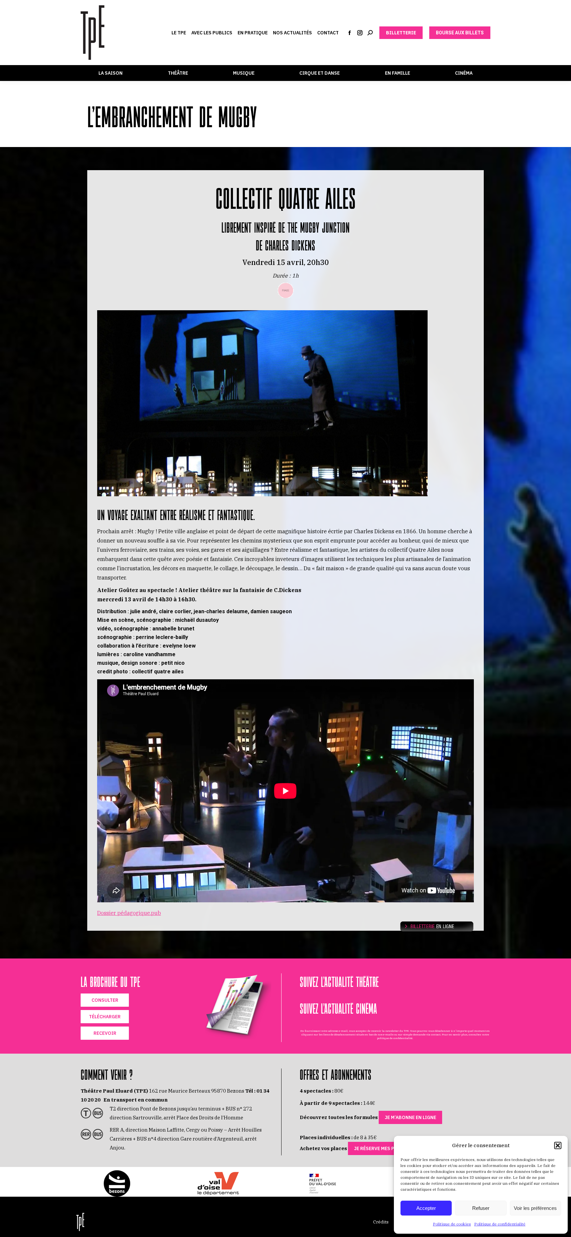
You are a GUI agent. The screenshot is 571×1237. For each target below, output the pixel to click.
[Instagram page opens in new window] (360, 32)
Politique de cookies (452, 1223)
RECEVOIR (105, 1033)
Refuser (480, 1208)
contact (435, 1034)
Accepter (426, 1208)
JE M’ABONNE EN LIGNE (410, 1117)
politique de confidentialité (394, 1038)
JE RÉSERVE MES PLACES (381, 1148)
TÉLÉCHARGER (105, 1017)
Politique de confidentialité (499, 1223)
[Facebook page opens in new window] (349, 32)
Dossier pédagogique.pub (129, 913)
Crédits (381, 1222)
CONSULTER (105, 1000)
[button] (557, 1145)
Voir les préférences (535, 1208)
